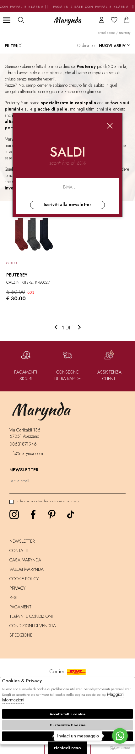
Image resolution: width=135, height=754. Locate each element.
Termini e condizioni (31, 616)
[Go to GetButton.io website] (120, 748)
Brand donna (106, 32)
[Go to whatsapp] (120, 736)
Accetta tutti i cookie (67, 713)
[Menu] (6, 19)
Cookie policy (24, 579)
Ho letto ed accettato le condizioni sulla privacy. (47, 501)
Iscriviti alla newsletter (67, 204)
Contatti (18, 550)
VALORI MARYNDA (26, 569)
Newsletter (22, 541)
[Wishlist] (114, 19)
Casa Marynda (25, 560)
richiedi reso (67, 748)
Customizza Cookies (68, 724)
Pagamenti (20, 607)
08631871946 (23, 444)
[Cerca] (20, 19)
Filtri (14, 46)
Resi (13, 597)
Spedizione (20, 635)
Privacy (17, 588)
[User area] (101, 19)
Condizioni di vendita (32, 625)
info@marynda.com (26, 453)
